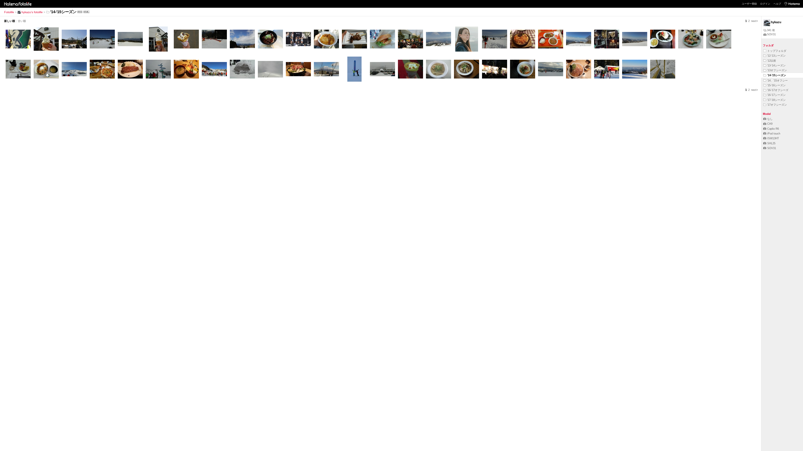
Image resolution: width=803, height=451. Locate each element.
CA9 (769, 123)
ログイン (765, 3)
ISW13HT (773, 138)
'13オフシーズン (777, 70)
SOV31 (771, 34)
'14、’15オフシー (777, 80)
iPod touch (773, 133)
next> (754, 21)
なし (770, 118)
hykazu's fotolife (32, 12)
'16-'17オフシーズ (777, 90)
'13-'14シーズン (776, 65)
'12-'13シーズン (776, 55)
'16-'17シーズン (776, 94)
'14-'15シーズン (776, 75)
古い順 (22, 21)
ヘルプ (777, 3)
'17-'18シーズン (776, 99)
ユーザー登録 (749, 3)
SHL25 (771, 143)
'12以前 (771, 60)
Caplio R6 (773, 128)
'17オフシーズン (777, 104)
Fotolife (9, 12)
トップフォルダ (776, 50)
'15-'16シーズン (776, 85)
